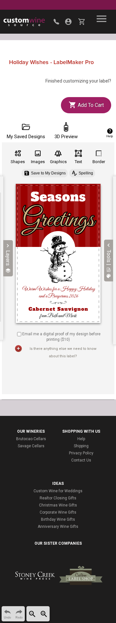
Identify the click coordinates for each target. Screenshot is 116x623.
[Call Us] (56, 21)
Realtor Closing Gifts (58, 498)
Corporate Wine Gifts (58, 512)
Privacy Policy (81, 453)
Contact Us (81, 460)
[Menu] (101, 18)
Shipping (81, 446)
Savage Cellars (31, 446)
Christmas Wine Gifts (58, 505)
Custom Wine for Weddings (58, 491)
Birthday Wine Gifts (58, 519)
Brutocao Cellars (31, 439)
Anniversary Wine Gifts (58, 526)
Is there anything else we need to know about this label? (63, 352)
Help (81, 439)
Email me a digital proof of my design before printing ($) (61, 337)
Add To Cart (90, 105)
